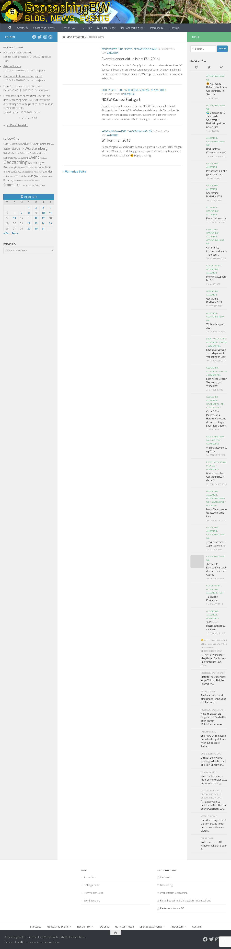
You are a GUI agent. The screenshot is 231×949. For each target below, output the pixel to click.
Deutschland (39, 153)
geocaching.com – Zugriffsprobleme (215, 543)
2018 (20, 144)
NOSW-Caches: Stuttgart (121, 99)
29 (28, 229)
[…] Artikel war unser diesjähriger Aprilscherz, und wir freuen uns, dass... (213, 660)
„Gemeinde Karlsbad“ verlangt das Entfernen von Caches (216, 569)
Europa (17, 158)
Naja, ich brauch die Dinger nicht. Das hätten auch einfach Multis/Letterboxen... (214, 719)
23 (36, 223)
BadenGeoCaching (11, 153)
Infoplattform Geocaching (173, 893)
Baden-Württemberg (30, 148)
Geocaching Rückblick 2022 (214, 194)
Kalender (46, 171)
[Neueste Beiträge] (196, 67)
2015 (5, 144)
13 (14, 218)
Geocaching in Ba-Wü (145, 49)
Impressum (156, 28)
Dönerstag (9, 158)
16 (36, 218)
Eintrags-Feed (91, 885)
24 (43, 223)
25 (50, 223)
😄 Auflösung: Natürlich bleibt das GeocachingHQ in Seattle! (216, 89)
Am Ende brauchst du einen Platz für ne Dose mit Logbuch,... (213, 698)
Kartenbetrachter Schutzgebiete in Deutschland (185, 900)
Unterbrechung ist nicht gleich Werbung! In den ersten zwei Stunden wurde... (213, 825)
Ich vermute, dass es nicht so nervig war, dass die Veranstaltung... (214, 779)
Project (7, 180)
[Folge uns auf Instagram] (45, 37)
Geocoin (28, 167)
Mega (33, 176)
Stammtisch (11, 184)
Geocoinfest (39, 167)
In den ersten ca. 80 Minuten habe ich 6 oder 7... (214, 845)
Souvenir (36, 180)
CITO (27, 153)
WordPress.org (92, 900)
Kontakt (174, 28)
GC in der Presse (106, 28)
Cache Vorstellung (112, 49)
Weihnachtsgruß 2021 (215, 326)
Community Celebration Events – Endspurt (216, 251)
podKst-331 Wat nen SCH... (17, 52)
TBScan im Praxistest (212, 598)
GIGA (48, 167)
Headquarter (28, 171)
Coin (32, 153)
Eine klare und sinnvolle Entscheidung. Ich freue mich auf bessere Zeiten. (213, 741)
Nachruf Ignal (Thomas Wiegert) (216, 150)
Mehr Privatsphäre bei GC (216, 278)
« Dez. (6, 233)
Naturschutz (42, 176)
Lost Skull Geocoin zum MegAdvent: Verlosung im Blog (216, 353)
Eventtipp (211, 229)
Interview (37, 171)
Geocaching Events (44, 28)
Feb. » (15, 233)
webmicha (112, 53)
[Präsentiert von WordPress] (21, 942)
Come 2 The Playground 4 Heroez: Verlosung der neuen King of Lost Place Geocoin (216, 418)
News (50, 176)
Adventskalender (41, 144)
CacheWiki (165, 877)
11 (50, 213)
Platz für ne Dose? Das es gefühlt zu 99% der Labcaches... (213, 680)
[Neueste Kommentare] (221, 67)
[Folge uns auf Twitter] (40, 37)
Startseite (23, 28)
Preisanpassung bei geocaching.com (216, 172)
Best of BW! (69, 28)
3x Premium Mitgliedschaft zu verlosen (215, 625)
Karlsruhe (7, 176)
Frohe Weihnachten (216, 218)
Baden (7, 148)
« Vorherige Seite (74, 171)
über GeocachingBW (131, 28)
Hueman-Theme (52, 942)
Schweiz (27, 180)
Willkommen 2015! (116, 140)
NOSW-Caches (158, 90)
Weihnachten (40, 185)
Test (221, 592)
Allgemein (211, 138)
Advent (26, 143)
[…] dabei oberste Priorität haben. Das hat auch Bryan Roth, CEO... (214, 805)
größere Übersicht (17, 125)
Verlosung (30, 185)
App (52, 144)
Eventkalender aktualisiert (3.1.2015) (130, 59)
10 (43, 213)
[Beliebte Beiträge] (209, 67)
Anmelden (89, 877)
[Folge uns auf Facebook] (34, 37)
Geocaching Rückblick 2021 (214, 300)
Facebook (43, 158)
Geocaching (15, 162)
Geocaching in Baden (13, 167)
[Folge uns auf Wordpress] (50, 37)
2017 (15, 144)
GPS (5, 172)
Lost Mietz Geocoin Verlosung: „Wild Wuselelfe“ (216, 382)
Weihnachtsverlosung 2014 (216, 449)
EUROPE (24, 157)
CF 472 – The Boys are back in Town (22, 86)
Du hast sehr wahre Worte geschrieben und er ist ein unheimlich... (213, 761)
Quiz (13, 180)
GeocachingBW (36, 163)
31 (43, 229)
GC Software (213, 265)
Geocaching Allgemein (113, 130)
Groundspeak (15, 172)
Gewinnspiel (214, 345)
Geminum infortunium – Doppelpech (22, 76)
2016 (11, 144)
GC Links (87, 28)
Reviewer (20, 180)
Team (23, 185)
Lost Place (24, 176)
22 (28, 223)
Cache (22, 153)
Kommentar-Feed (93, 893)
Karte (15, 176)
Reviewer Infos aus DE (172, 908)
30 (36, 229)
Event (128, 49)
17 (43, 218)
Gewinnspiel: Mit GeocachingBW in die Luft (215, 476)
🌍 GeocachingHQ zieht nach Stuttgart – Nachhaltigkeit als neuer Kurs (216, 120)
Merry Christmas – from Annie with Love (216, 512)
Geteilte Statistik (12, 66)
